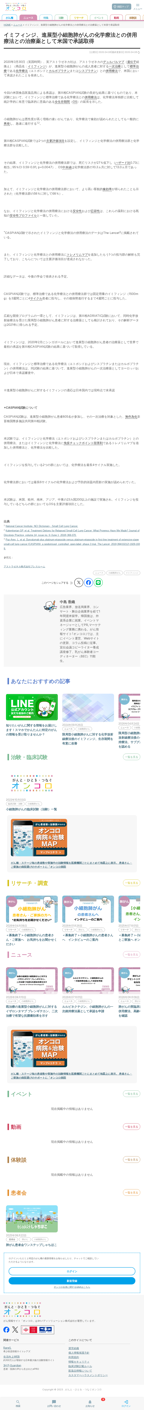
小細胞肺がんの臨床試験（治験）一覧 (31, 809)
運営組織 (73, 1348)
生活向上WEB (11, 1356)
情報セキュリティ (78, 1361)
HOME (7, 24)
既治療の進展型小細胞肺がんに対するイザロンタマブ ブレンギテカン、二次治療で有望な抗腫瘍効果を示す (32, 1011)
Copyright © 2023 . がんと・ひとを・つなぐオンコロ (72, 1389)
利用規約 (73, 1357)
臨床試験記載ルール (80, 1366)
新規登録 (72, 1280)
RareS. (7, 1347)
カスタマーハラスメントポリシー (88, 1375)
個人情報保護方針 (78, 1352)
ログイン (72, 1271)
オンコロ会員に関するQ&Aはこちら (72, 1287)
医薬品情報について (80, 1370)
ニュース (17, 24)
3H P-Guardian (12, 1365)
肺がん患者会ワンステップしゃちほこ (31, 1245)
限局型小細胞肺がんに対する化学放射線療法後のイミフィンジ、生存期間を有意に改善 (87, 738)
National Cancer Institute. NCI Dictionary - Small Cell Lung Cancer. (42, 526)
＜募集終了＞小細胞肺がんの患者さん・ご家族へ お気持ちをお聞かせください (31, 939)
